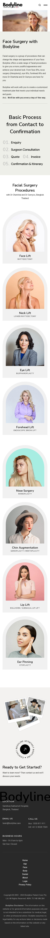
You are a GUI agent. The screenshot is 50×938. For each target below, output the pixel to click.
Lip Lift (25, 605)
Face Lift (25, 256)
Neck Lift (25, 313)
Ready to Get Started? (22, 767)
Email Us (8, 818)
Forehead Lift (25, 427)
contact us (30, 772)
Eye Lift (25, 370)
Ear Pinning (25, 662)
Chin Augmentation (25, 548)
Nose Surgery (25, 491)
